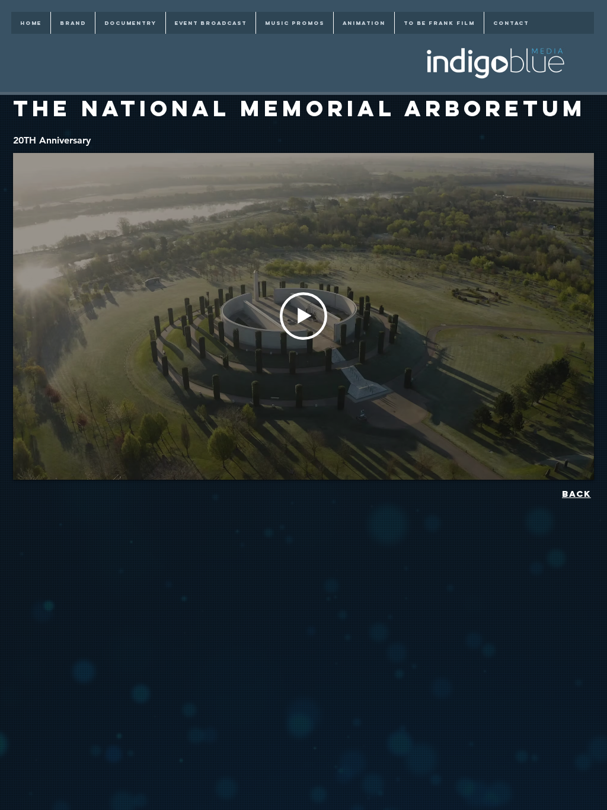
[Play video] (303, 316)
